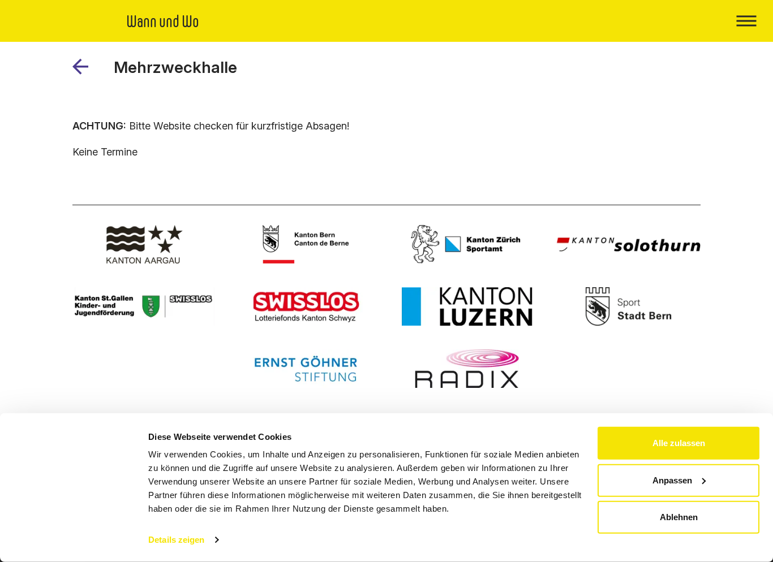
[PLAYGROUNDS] (84, 71)
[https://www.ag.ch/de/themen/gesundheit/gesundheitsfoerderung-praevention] (144, 244)
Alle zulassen (678, 443)
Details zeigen (176, 539)
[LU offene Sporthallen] (467, 306)
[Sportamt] (467, 244)
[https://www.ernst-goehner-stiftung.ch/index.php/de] (306, 368)
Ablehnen (679, 517)
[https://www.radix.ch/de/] (467, 368)
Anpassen (672, 480)
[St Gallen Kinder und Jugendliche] (144, 306)
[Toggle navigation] (746, 21)
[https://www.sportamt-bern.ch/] (628, 306)
